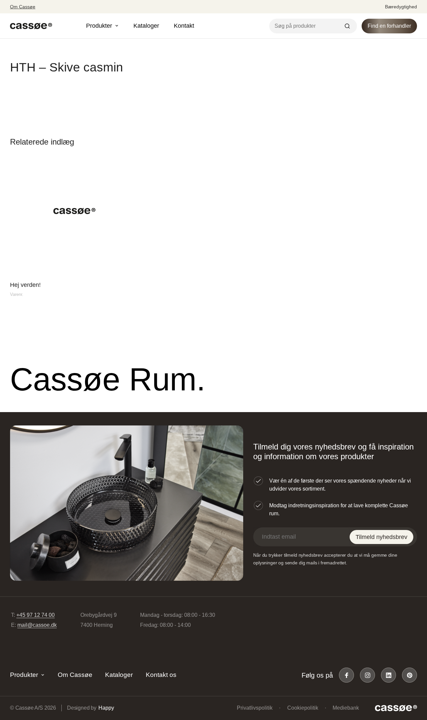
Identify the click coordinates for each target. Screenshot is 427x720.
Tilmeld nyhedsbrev (381, 537)
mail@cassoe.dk (37, 625)
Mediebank (346, 708)
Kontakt (184, 25)
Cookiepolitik (302, 708)
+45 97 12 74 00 (35, 615)
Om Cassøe (22, 6)
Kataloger (146, 25)
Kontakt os (161, 674)
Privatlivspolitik (255, 708)
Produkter (24, 674)
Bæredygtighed (401, 6)
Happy (106, 708)
